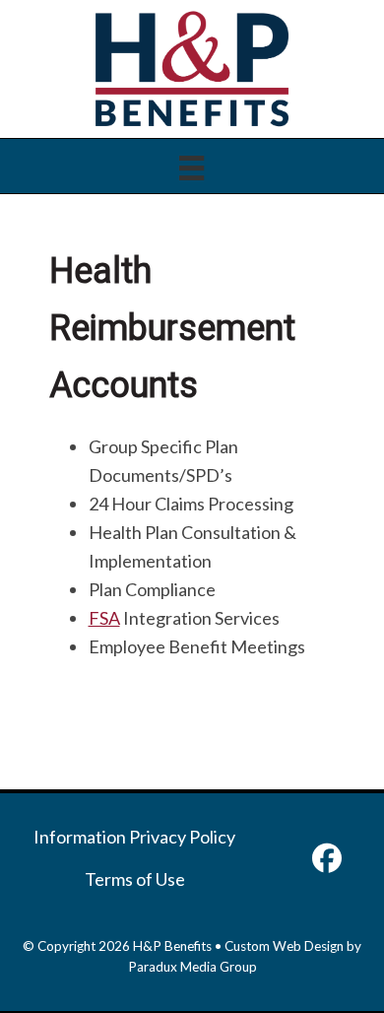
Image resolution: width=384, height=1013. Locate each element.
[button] (326, 858)
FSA (104, 618)
